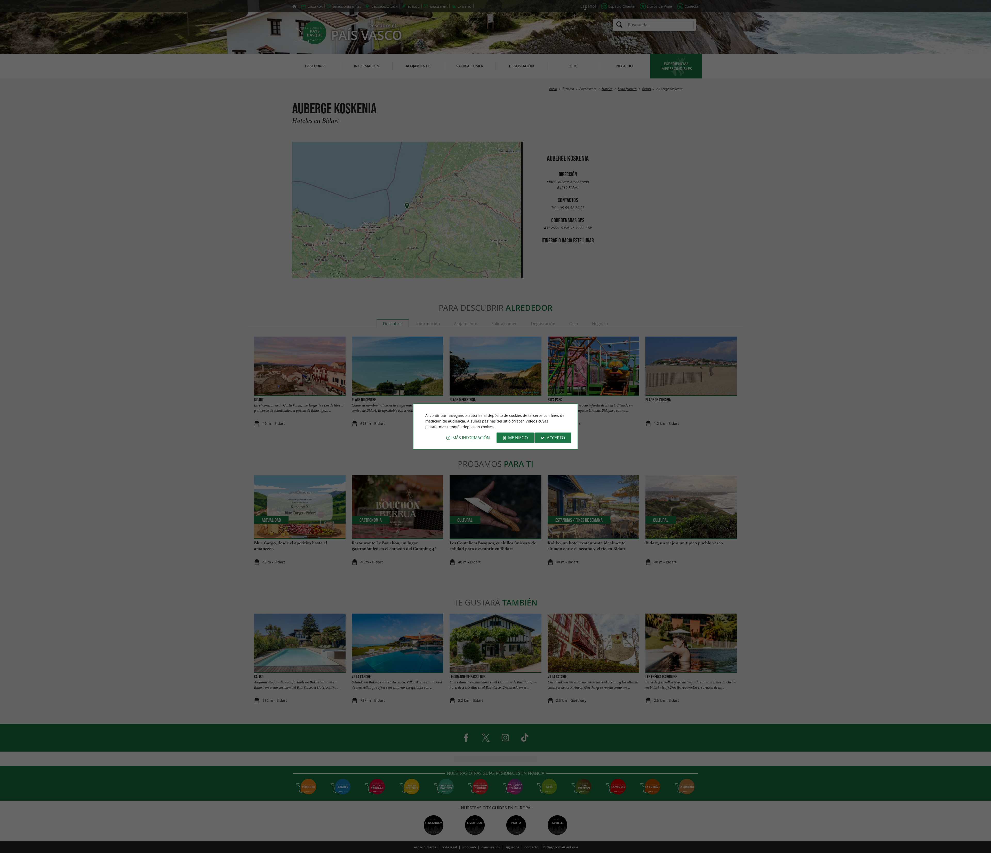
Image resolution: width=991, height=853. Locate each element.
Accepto (556, 438)
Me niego (518, 438)
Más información (471, 438)
